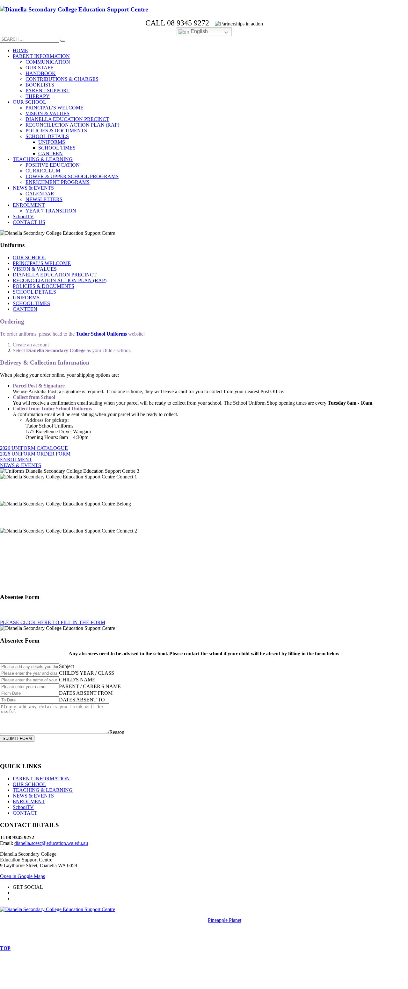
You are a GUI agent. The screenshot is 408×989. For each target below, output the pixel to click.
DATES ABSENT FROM (86, 693)
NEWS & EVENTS (33, 795)
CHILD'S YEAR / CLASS (86, 673)
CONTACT (25, 813)
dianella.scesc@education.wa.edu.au (51, 843)
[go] (62, 41)
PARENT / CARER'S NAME (90, 686)
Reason (116, 732)
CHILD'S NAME (77, 679)
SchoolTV (23, 807)
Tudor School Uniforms (101, 334)
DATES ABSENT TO (82, 699)
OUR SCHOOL (29, 784)
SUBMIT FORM (17, 738)
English (198, 31)
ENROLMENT (29, 801)
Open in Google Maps (22, 876)
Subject (66, 666)
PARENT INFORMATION (41, 778)
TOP (5, 948)
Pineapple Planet (224, 920)
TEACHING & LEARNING (43, 790)
